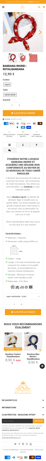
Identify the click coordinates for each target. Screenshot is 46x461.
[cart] (44, 7)
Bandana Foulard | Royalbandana (12, 355)
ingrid (7, 84)
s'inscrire (38, 421)
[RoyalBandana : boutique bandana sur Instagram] (27, 444)
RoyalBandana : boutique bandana (21, 450)
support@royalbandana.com (11, 437)
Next (40, 32)
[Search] (39, 7)
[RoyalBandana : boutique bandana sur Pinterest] (23, 444)
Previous (6, 32)
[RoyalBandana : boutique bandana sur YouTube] (30, 444)
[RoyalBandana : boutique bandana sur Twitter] (16, 444)
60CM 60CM (10, 95)
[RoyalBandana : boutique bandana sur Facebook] (19, 444)
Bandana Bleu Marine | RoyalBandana (33, 356)
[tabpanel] (12, 58)
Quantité (6, 100)
